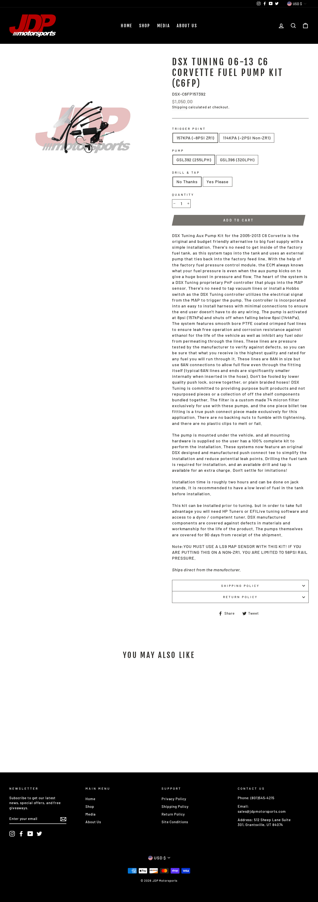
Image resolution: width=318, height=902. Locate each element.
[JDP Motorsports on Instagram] (12, 834)
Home (126, 25)
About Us (187, 25)
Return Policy (240, 597)
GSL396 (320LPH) (237, 159)
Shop (144, 25)
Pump (178, 150)
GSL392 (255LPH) (193, 159)
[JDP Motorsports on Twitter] (39, 834)
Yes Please (217, 181)
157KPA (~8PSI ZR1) (195, 137)
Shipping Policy (240, 586)
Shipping (179, 107)
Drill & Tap (186, 172)
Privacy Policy (174, 799)
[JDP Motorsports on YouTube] (30, 834)
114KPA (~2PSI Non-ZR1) (247, 137)
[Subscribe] (63, 819)
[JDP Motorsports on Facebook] (21, 834)
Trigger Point (189, 129)
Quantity (183, 194)
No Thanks (187, 181)
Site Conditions (175, 822)
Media (163, 25)
